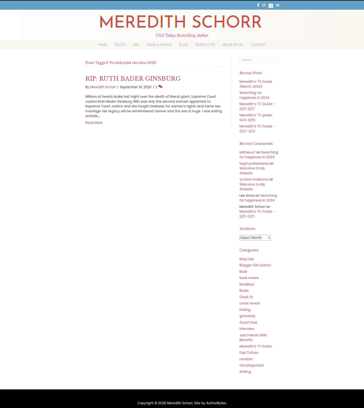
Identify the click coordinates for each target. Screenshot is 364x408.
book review (249, 278)
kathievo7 (247, 152)
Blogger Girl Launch (255, 265)
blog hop (246, 259)
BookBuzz (246, 284)
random (246, 359)
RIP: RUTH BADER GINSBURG (133, 78)
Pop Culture (248, 352)
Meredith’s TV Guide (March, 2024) (255, 84)
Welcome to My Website (252, 170)
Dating (244, 309)
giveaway (247, 316)
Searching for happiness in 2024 (254, 95)
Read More (94, 122)
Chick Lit (246, 297)
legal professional (254, 163)
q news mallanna (253, 179)
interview (246, 328)
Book (243, 271)
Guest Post (248, 322)
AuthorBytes (216, 403)
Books (244, 290)
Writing (245, 371)
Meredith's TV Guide (255, 346)
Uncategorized (251, 365)
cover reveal (249, 303)
